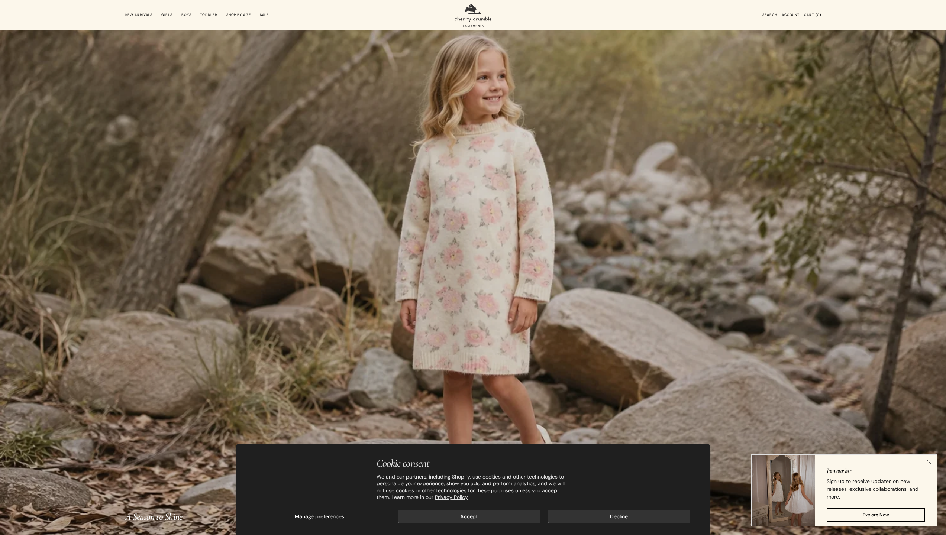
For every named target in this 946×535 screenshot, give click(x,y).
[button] (769, 15)
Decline (619, 516)
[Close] (929, 462)
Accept (469, 516)
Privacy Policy (451, 497)
